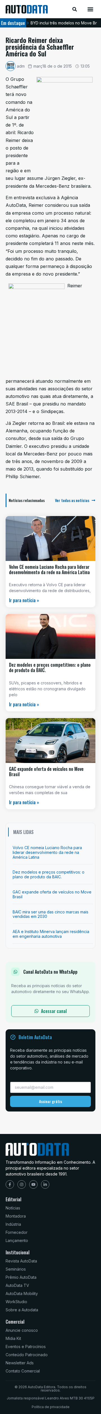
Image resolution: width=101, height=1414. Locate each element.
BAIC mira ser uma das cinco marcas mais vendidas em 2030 (50, 914)
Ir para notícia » (24, 600)
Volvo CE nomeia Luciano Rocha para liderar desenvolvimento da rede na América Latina (49, 569)
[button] (90, 9)
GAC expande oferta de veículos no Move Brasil (46, 772)
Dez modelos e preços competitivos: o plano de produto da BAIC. (50, 667)
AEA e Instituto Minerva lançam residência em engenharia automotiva (51, 934)
